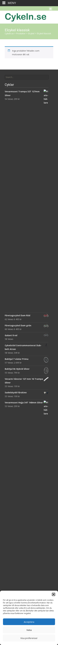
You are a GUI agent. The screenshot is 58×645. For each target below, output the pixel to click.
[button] (53, 594)
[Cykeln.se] (23, 16)
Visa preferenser (29, 638)
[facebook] (50, 9)
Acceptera (29, 621)
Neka (29, 629)
